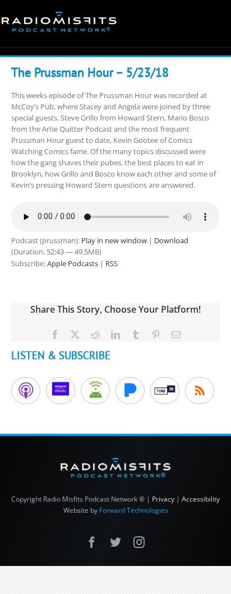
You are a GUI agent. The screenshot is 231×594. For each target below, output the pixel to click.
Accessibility (201, 499)
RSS (111, 263)
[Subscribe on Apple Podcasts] (25, 390)
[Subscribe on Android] (95, 390)
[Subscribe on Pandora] (130, 390)
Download (171, 240)
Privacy (163, 499)
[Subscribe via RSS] (199, 390)
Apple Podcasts (72, 263)
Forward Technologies (133, 510)
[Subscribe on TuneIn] (164, 390)
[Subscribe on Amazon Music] (60, 390)
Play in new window (114, 240)
